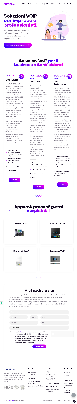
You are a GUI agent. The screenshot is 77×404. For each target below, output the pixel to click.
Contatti (66, 375)
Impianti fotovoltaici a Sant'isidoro (52, 390)
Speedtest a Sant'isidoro (35, 386)
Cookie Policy (66, 400)
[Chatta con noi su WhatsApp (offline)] (73, 395)
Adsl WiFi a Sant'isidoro (53, 383)
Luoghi (48, 371)
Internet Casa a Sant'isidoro (32, 373)
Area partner (68, 380)
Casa (29, 4)
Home (23, 4)
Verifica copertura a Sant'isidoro (34, 382)
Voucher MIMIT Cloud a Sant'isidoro (53, 380)
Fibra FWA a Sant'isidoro (53, 369)
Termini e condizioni (47, 400)
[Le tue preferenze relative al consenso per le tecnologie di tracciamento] (1, 303)
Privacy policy (57, 400)
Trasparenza (68, 388)
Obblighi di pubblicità (67, 391)
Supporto (45, 4)
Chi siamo (67, 372)
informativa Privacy (25, 332)
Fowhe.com (11, 400)
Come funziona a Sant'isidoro (68, 384)
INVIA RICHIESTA (39, 346)
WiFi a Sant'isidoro (51, 386)
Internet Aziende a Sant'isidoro (33, 377)
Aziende (36, 4)
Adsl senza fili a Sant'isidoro (50, 375)
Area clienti (55, 4)
